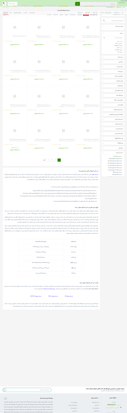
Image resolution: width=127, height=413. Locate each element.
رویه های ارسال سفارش (72, 405)
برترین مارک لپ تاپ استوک (49, 289)
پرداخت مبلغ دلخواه (95, 402)
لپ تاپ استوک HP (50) (117, 172)
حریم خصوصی (96, 411)
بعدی (44, 160)
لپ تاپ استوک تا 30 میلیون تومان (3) (115, 170)
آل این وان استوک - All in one (105, 12)
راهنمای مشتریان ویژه (17, 12)
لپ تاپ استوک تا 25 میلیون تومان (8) (115, 168)
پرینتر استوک (80, 12)
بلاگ (10, 12)
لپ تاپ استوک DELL (53, 296)
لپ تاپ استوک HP (69, 296)
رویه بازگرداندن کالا (96, 408)
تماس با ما (25, 12)
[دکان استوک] (121, 2)
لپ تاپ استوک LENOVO (35, 296)
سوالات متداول (32, 12)
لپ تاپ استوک (116, 12)
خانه (123, 7)
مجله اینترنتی (74, 411)
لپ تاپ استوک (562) (117, 156)
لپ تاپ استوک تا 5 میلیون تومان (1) (115, 158)
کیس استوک (95, 12)
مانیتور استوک (87, 12)
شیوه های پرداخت (73, 408)
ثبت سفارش (97, 405)
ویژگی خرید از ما (74, 402)
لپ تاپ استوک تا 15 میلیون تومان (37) (115, 163)
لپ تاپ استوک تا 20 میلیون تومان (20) (115, 165)
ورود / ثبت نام (11, 4)
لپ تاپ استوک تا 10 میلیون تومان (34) (115, 161)
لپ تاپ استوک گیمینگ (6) (117, 174)
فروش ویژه (5, 12)
